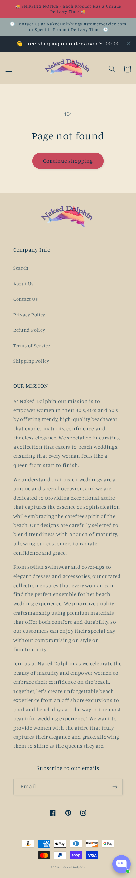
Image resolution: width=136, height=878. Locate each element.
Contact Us (25, 299)
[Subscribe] (114, 787)
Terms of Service (31, 345)
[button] (8, 68)
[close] (129, 43)
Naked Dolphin (74, 867)
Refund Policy (29, 330)
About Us (23, 283)
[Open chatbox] (121, 864)
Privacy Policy (29, 314)
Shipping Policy (31, 361)
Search (21, 268)
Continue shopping (68, 161)
